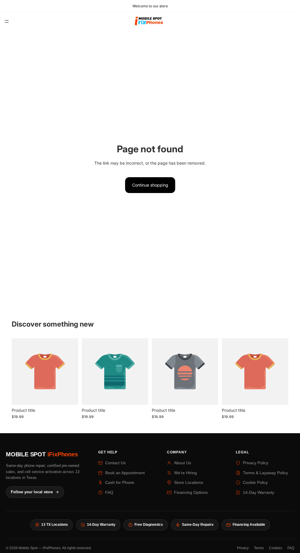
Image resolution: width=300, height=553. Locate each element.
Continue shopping (150, 184)
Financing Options (191, 492)
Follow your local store (32, 492)
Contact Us (115, 463)
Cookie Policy (255, 482)
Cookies (275, 548)
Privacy (243, 548)
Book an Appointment (125, 473)
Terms (259, 548)
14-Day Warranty (258, 492)
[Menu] (6, 21)
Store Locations (188, 482)
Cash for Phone (119, 482)
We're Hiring (185, 473)
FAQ (109, 492)
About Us (182, 463)
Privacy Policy (255, 463)
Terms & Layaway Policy (265, 473)
